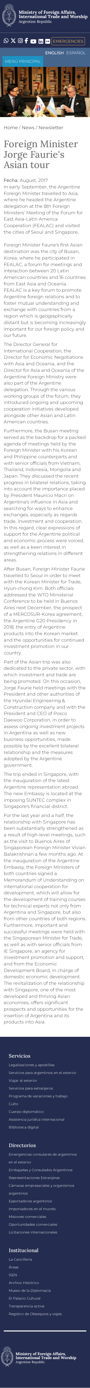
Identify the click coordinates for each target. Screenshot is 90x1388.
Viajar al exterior (23, 1080)
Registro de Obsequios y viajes (35, 1314)
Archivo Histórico (24, 1282)
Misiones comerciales (27, 1216)
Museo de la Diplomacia (30, 1290)
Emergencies (68, 41)
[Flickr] (47, 41)
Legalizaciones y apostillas (31, 1065)
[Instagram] (20, 41)
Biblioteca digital (24, 1127)
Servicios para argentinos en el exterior (42, 1072)
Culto (13, 1104)
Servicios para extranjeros (31, 1088)
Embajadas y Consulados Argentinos (40, 1170)
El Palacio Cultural (24, 1298)
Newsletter (50, 127)
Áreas (13, 1267)
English (54, 52)
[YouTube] (33, 41)
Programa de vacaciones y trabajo (38, 1096)
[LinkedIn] (40, 41)
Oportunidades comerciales (33, 1224)
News (28, 127)
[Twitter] (13, 41)
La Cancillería (20, 1259)
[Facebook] (26, 41)
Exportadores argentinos (30, 1201)
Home (11, 127)
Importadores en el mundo (32, 1209)
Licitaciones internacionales (33, 1232)
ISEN (13, 1275)
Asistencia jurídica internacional (36, 1119)
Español (76, 52)
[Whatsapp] (6, 41)
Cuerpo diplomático (26, 1111)
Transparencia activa (26, 1306)
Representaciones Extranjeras (34, 1177)
